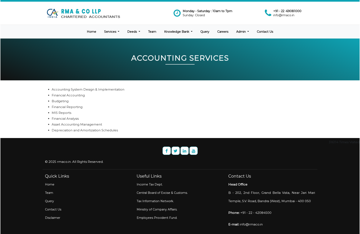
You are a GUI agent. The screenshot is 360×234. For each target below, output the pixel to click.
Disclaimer (52, 218)
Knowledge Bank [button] (177, 32)
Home (91, 32)
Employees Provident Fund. (157, 218)
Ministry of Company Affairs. (157, 209)
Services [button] (110, 32)
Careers (222, 32)
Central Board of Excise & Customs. (162, 193)
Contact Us (265, 32)
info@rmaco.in (283, 15)
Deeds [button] (132, 32)
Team (152, 32)
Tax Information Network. (155, 201)
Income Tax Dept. (150, 184)
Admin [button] (241, 32)
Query (204, 32)
